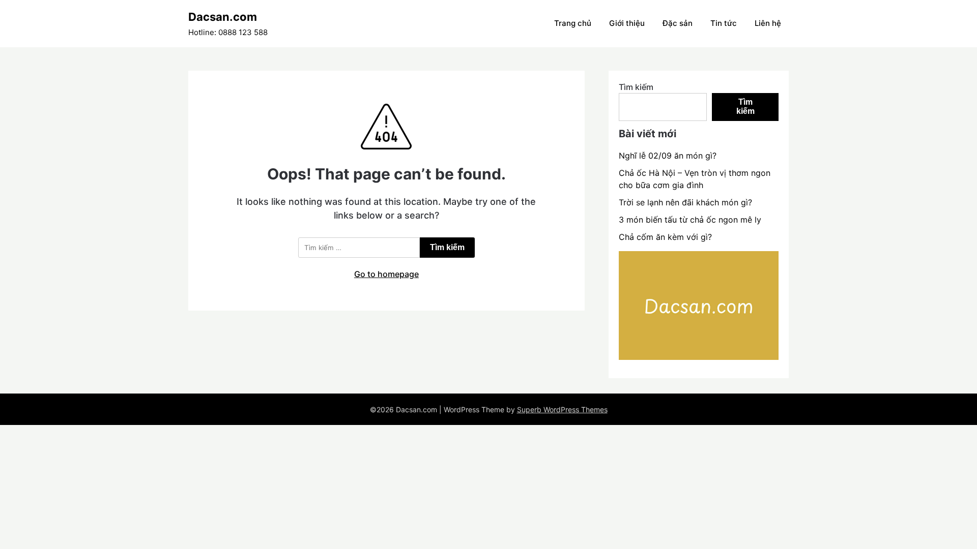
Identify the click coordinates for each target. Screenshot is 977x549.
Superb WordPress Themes (562, 409)
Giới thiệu (627, 23)
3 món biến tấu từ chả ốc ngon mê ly (690, 220)
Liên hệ (768, 23)
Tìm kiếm (636, 87)
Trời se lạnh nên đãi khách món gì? (685, 202)
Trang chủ (572, 23)
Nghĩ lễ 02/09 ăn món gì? (667, 155)
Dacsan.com (222, 16)
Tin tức (723, 23)
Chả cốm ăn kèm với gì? (665, 237)
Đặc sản (678, 23)
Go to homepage (386, 274)
